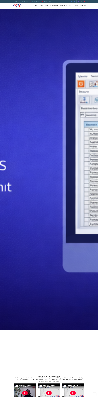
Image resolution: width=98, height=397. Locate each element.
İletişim (76, 5)
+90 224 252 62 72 (35, 1)
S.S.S (70, 5)
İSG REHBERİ (83, 5)
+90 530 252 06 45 (47, 1)
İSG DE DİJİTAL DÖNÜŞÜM (51, 5)
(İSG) (36, 5)
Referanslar (63, 5)
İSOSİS (41, 5)
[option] (49, 169)
